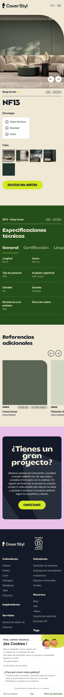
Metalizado (8, 585)
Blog (35, 601)
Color (5, 575)
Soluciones (40, 559)
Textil (5, 590)
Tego (36, 630)
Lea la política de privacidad (15, 666)
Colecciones (10, 559)
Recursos (39, 595)
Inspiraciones (11, 605)
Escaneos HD (40, 621)
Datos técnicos (18, 121)
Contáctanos (32, 505)
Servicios (8, 615)
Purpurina (7, 595)
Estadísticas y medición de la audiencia (22, 681)
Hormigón (7, 580)
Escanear (14, 127)
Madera (6, 565)
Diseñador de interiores (45, 565)
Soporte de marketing (44, 616)
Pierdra (6, 570)
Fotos (13, 134)
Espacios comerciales (44, 580)
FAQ (35, 606)
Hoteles (37, 585)
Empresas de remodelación (47, 570)
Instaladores (39, 575)
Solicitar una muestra (23, 185)
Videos (36, 611)
